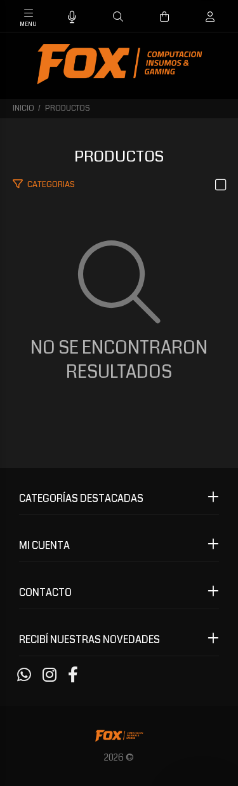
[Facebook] (73, 675)
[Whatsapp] (24, 675)
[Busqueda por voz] (72, 17)
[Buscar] (118, 17)
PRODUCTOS (67, 108)
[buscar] (197, 16)
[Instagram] (49, 675)
